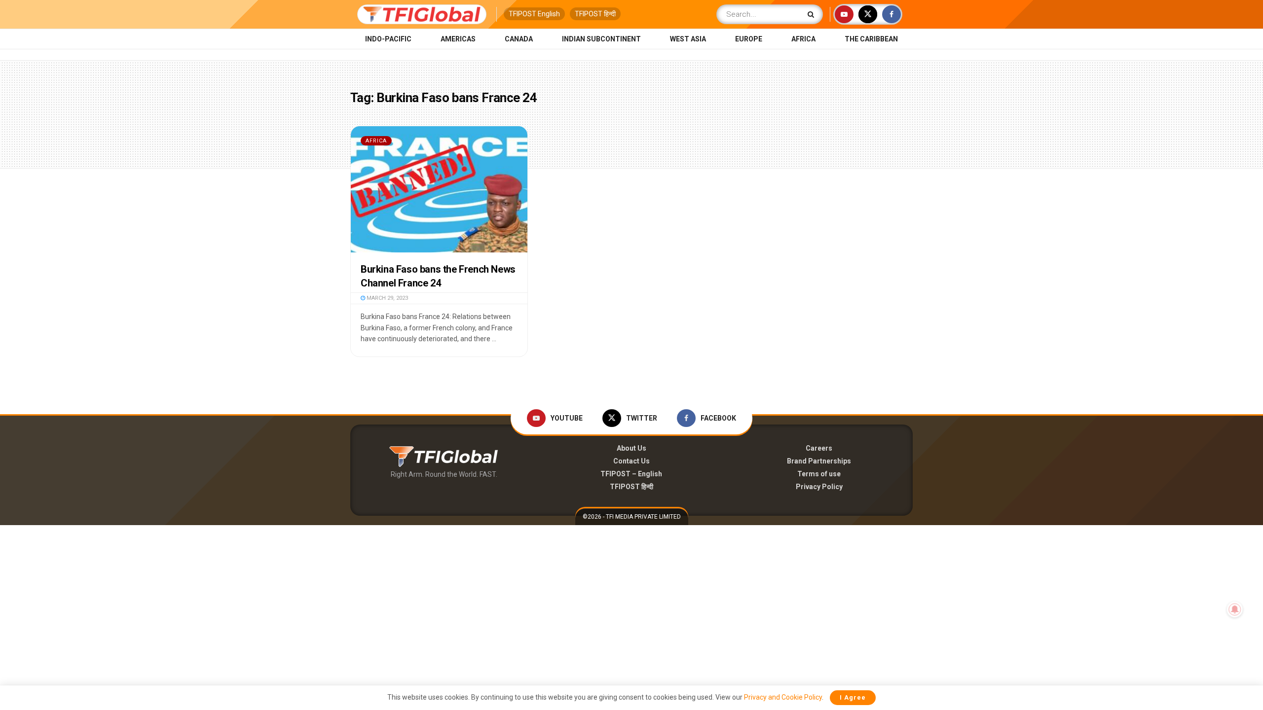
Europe (748, 39)
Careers (819, 448)
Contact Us (631, 461)
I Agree (853, 697)
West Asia (688, 39)
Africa (803, 39)
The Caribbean (871, 39)
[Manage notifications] (1235, 609)
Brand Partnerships (819, 461)
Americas (458, 39)
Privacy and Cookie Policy (783, 697)
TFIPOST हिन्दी (595, 14)
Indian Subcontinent (601, 39)
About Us (631, 448)
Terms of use (819, 474)
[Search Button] (813, 14)
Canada (519, 39)
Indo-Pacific (388, 39)
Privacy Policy (819, 487)
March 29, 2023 (386, 298)
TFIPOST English (534, 14)
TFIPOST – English (631, 474)
